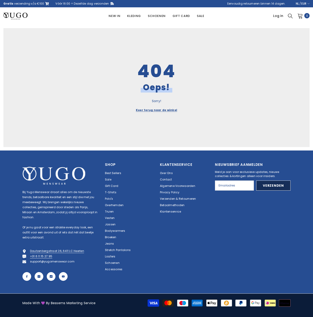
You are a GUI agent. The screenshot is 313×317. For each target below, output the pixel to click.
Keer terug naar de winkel (156, 110)
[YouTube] (63, 276)
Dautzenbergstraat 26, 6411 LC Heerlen (57, 251)
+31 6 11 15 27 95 (41, 256)
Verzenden (273, 185)
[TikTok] (51, 276)
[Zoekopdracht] (290, 16)
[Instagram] (39, 276)
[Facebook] (26, 276)
